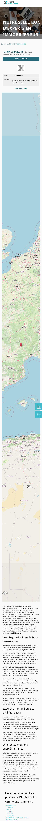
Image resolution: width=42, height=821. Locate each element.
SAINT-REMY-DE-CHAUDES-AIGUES (17, 818)
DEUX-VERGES (21, 44)
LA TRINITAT (10, 816)
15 (15, 44)
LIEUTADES (9, 814)
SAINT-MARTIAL (11, 805)
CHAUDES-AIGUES (11, 820)
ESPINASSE (9, 807)
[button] (21, 345)
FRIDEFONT (9, 811)
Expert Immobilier (7, 44)
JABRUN (8, 809)
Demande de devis (21, 58)
